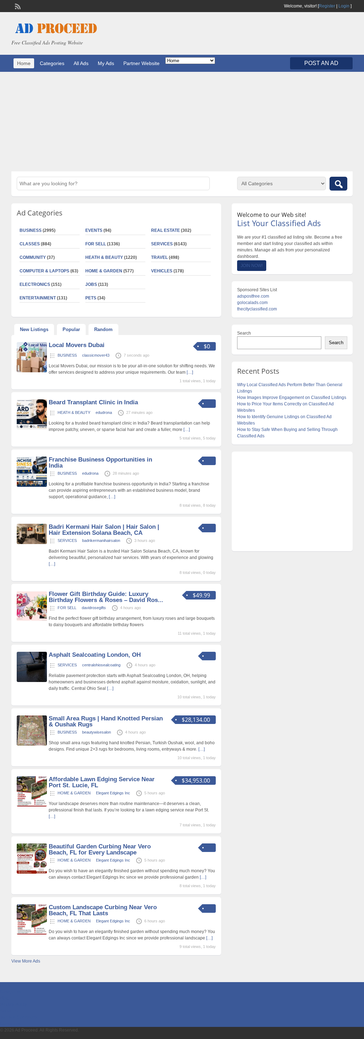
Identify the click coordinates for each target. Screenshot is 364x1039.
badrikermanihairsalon (101, 540)
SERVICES (162, 243)
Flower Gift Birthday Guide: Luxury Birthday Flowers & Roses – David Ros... (106, 597)
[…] (190, 372)
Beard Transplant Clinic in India (93, 402)
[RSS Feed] (17, 6)
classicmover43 (95, 355)
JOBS (91, 284)
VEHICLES (161, 270)
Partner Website (141, 63)
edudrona (104, 412)
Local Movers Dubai (77, 345)
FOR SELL (95, 243)
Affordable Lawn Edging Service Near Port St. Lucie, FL (102, 782)
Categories (52, 63)
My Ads (106, 63)
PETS (90, 297)
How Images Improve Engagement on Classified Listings (291, 397)
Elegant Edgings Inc (113, 793)
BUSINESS (67, 355)
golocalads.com (252, 302)
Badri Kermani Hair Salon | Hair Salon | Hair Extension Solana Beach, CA (104, 529)
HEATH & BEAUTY (104, 257)
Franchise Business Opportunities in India (100, 462)
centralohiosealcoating (101, 665)
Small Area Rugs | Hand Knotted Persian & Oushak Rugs (106, 721)
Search (244, 333)
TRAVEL (159, 257)
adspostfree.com (253, 296)
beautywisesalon (96, 732)
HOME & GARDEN (103, 270)
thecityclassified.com (257, 309)
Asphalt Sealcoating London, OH (95, 654)
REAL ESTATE (165, 230)
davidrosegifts (94, 608)
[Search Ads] (338, 184)
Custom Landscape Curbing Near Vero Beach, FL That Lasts (103, 910)
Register (327, 6)
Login (343, 6)
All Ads (81, 63)
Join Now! (252, 265)
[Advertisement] (182, 121)
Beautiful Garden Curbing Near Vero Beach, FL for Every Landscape (100, 849)
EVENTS (93, 230)
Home (24, 63)
